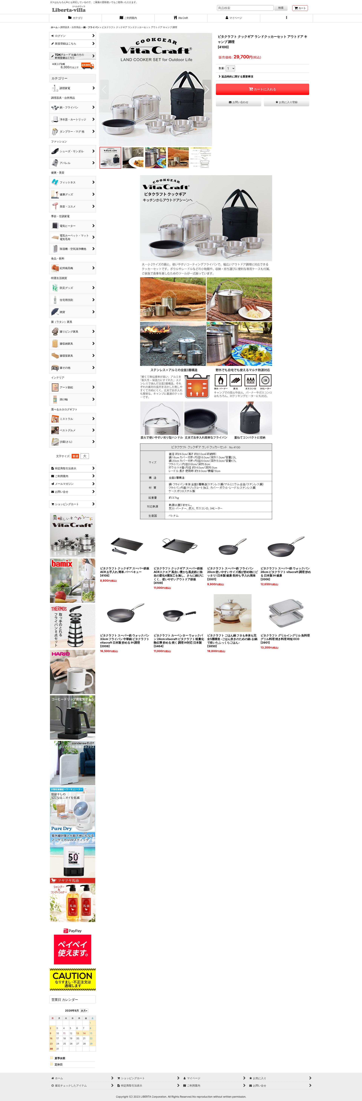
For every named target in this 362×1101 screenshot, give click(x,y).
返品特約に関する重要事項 (237, 76)
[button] (286, 18)
